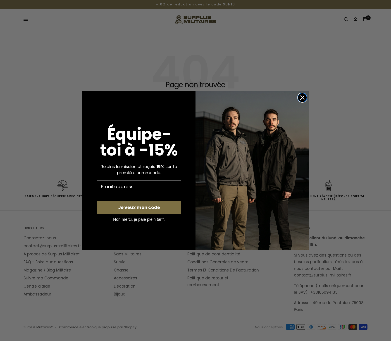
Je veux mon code (139, 207)
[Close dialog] (302, 97)
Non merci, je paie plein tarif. (139, 219)
